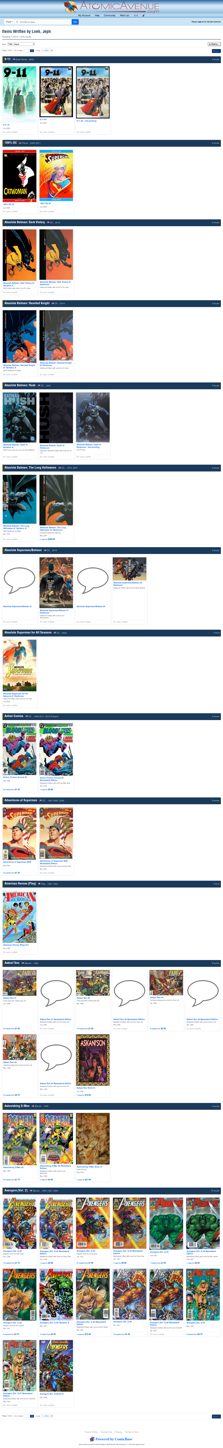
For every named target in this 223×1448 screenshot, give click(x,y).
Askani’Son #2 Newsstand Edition (129, 1019)
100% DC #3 (45, 203)
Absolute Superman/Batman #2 (91, 606)
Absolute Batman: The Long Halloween (30, 467)
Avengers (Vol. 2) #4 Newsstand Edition (201, 1252)
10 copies (7, 873)
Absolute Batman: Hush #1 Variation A (15, 445)
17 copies (80, 1028)
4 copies (6, 1334)
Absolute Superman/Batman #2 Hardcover (127, 583)
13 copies (7, 1095)
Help (97, 15)
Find (8, 21)
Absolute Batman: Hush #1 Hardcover (52, 446)
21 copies (80, 1263)
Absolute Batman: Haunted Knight (27, 303)
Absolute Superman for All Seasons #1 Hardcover (15, 694)
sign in (201, 21)
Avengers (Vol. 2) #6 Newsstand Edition (164, 1323)
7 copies (153, 1263)
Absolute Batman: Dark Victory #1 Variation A (18, 284)
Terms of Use (132, 1432)
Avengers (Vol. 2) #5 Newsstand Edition (91, 1323)
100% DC (11, 143)
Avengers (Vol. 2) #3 (86, 1251)
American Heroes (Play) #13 (16, 945)
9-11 (8, 59)
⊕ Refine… (214, 44)
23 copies (7, 1180)
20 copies (7, 789)
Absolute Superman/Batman (23, 550)
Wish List (124, 15)
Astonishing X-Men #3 (13, 1167)
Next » (216, 51)
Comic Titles (91, 1432)
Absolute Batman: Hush (20, 385)
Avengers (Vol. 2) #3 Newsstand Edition (128, 1252)
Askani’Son (12, 963)
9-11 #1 (6, 124)
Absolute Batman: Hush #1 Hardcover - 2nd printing (89, 445)
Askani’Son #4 (10, 1062)
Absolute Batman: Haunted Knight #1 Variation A (19, 366)
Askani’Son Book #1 (86, 1087)
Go (32, 51)
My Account (84, 15)
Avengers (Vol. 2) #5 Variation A (54, 1322)
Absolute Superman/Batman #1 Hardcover (54, 611)
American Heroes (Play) (20, 883)
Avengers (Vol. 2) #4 (159, 1252)
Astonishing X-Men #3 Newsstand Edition (55, 1167)
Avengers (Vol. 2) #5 (12, 1322)
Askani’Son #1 (10, 998)
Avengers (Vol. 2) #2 (12, 1251)
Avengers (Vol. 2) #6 (122, 1321)
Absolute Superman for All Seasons (28, 632)
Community (109, 15)
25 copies (7, 1028)
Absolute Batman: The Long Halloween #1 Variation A (16, 527)
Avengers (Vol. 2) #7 (196, 1322)
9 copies (153, 1028)
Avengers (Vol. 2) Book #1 (52, 1393)
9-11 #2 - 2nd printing (86, 120)
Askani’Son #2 (83, 998)
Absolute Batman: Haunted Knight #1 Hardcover (56, 364)
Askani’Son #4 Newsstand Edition (55, 1083)
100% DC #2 (8, 204)
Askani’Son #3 (156, 997)
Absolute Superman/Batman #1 (17, 606)
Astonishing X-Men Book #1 (89, 1166)
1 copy (42, 539)
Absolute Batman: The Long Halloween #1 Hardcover (53, 528)
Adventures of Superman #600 (17, 862)
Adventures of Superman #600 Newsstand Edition (54, 862)
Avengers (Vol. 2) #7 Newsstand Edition (17, 1394)
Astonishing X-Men (17, 1106)
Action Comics (14, 716)
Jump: (38, 50)
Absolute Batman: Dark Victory (25, 222)
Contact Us (106, 1432)
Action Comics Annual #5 (15, 777)
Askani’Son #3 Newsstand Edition (202, 1019)
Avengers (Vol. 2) (16, 1190)
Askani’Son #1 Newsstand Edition (55, 1019)
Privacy (118, 1432)
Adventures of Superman (21, 800)
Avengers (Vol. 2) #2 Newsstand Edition (54, 1252)
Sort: (4, 44)
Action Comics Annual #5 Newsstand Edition (52, 779)
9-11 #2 (43, 119)
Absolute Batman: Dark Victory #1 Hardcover (55, 283)
